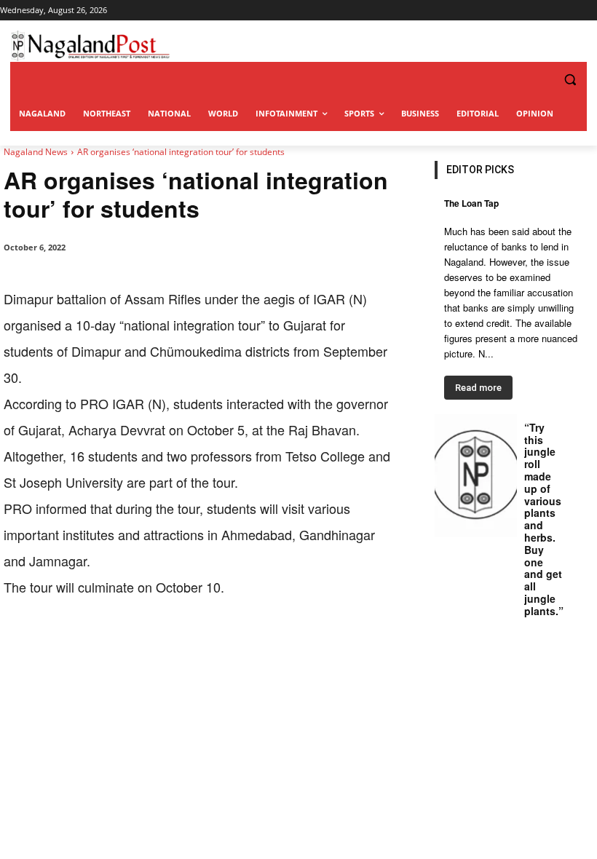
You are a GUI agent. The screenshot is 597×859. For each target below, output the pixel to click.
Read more (478, 387)
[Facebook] (104, 645)
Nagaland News (36, 152)
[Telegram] (271, 645)
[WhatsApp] (171, 645)
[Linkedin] (204, 645)
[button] (540, 80)
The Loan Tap (471, 203)
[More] (305, 645)
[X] (137, 645)
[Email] (238, 645)
